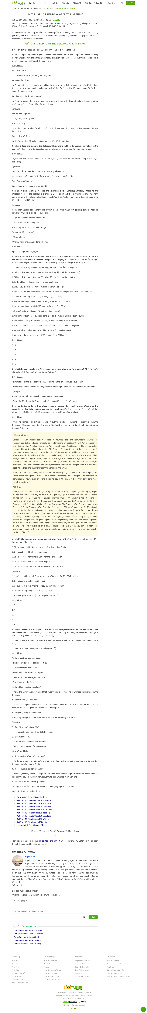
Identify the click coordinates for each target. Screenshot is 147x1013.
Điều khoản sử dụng (77, 1005)
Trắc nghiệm (99, 3)
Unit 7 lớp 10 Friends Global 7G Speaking (33, 816)
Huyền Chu (30, 856)
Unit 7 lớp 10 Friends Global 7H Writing (32, 819)
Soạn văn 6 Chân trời (82, 964)
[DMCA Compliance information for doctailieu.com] (82, 1002)
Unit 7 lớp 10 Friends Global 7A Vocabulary (34, 800)
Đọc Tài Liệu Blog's (82, 970)
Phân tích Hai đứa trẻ (51, 976)
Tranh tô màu (17, 976)
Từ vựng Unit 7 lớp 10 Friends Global (31, 797)
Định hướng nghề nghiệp (52, 980)
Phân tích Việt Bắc (50, 961)
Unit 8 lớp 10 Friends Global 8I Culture (27, 940)
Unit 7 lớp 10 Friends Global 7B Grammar (33, 803)
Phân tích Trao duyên (114, 973)
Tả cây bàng (111, 967)
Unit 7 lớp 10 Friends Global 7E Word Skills (34, 810)
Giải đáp (88, 3)
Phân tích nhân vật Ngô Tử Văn (118, 964)
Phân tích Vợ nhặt (113, 961)
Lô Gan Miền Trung (82, 976)
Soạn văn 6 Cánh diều (83, 961)
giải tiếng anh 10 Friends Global (25, 35)
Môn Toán (15, 967)
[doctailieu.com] (73, 987)
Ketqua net (79, 973)
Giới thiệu (65, 1005)
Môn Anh (15, 964)
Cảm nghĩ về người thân (115, 970)
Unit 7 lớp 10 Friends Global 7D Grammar (33, 806)
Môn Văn (15, 961)
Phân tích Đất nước (51, 973)
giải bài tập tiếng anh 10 (49, 841)
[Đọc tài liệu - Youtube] (75, 1008)
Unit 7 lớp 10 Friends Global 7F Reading (33, 813)
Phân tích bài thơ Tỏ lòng (53, 970)
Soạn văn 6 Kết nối (82, 967)
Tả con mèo (48, 967)
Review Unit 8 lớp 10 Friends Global (26, 937)
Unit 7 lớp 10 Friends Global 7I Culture (32, 822)
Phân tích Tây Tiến (18, 973)
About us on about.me (20, 983)
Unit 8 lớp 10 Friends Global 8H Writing (27, 944)
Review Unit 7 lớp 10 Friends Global (31, 825)
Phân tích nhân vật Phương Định (118, 976)
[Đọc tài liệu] (71, 1008)
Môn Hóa (15, 970)
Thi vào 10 (77, 3)
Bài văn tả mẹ (48, 964)
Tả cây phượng (17, 980)
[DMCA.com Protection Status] (69, 1002)
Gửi (93, 917)
